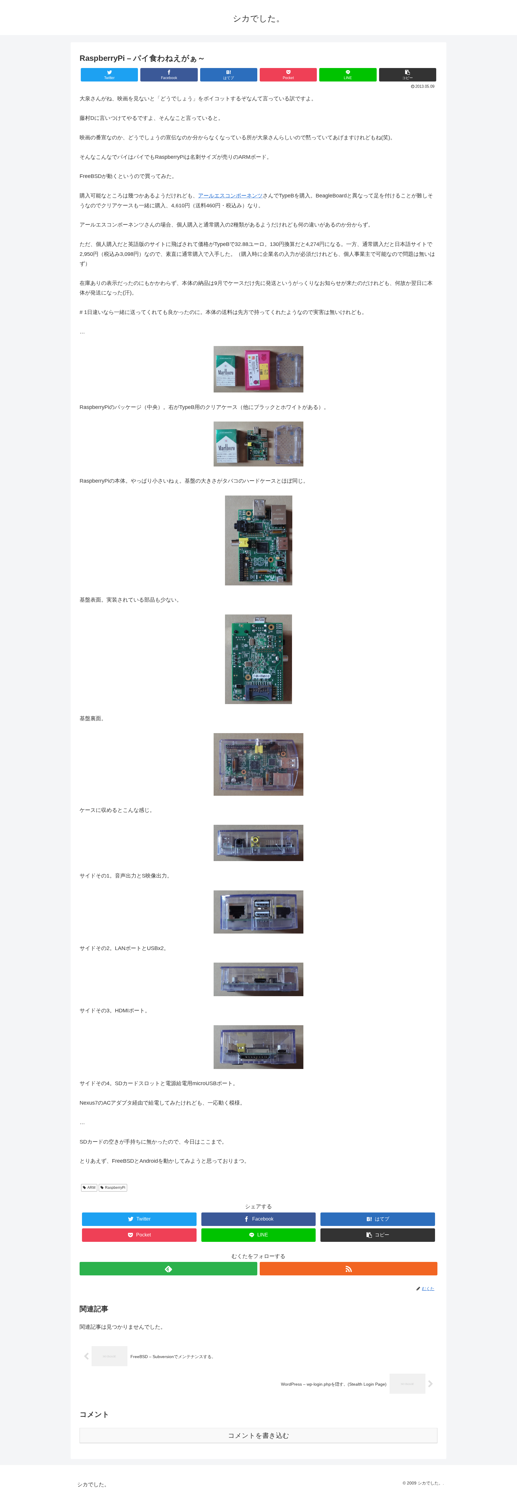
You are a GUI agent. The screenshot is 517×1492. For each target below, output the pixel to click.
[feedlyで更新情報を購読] (168, 1268)
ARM (91, 1188)
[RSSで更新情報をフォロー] (348, 1268)
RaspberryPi (115, 1188)
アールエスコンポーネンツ (230, 196)
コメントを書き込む (258, 1435)
